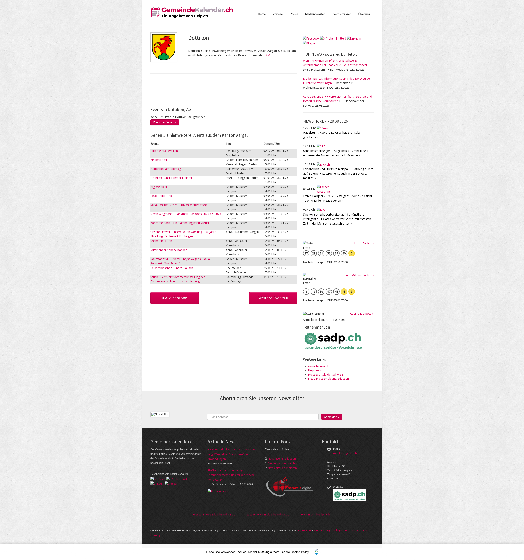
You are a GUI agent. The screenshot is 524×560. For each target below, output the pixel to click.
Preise (294, 14)
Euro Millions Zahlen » (359, 275)
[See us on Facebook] (311, 38)
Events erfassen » (164, 122)
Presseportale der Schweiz (325, 374)
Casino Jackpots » (362, 313)
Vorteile (278, 14)
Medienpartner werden (282, 463)
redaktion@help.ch (345, 453)
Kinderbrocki (158, 160)
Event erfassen (341, 14)
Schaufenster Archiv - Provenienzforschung (178, 205)
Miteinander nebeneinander (168, 250)
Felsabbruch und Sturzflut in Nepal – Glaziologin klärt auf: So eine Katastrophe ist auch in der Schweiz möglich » (338, 173)
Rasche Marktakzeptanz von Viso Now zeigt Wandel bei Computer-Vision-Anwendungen (231, 454)
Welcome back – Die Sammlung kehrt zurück (180, 223)
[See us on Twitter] (333, 38)
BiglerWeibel (158, 187)
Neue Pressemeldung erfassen (328, 378)
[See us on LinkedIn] (354, 38)
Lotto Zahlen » (364, 243)
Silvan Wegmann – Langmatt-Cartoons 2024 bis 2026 (185, 214)
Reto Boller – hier (162, 196)
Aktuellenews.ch (318, 366)
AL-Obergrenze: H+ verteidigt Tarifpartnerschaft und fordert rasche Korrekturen (231, 474)
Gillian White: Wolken (164, 151)
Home (262, 14)
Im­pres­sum (305, 530)
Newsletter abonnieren (282, 468)
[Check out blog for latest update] (310, 43)
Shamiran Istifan (161, 241)
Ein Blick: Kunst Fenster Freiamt (171, 178)
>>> (268, 55)
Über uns (364, 14)
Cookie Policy (300, 552)
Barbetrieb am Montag (165, 169)
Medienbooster (315, 14)
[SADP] (333, 340)
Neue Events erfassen (282, 458)
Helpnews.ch (316, 370)
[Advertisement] (224, 87)
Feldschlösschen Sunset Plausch (171, 268)
